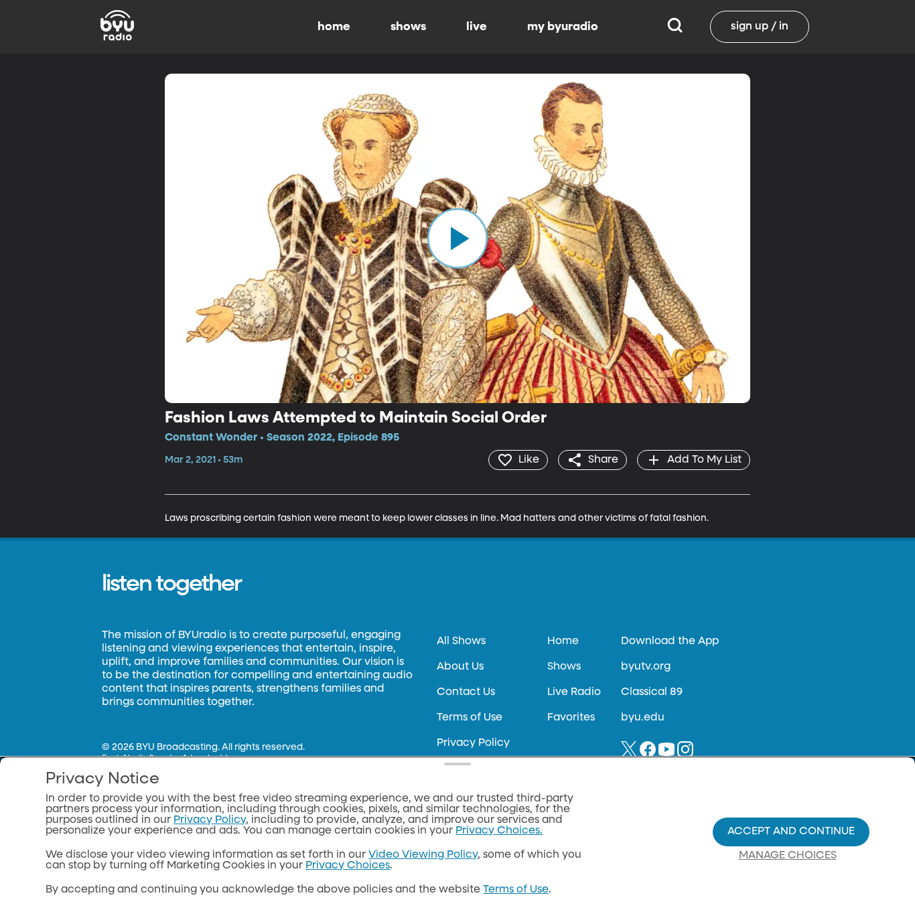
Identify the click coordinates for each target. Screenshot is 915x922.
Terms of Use (469, 717)
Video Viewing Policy (423, 855)
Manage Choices (788, 855)
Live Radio (574, 692)
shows (408, 27)
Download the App (670, 641)
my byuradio (562, 27)
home (334, 27)
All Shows (461, 641)
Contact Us (466, 692)
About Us (460, 667)
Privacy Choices (347, 865)
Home (563, 641)
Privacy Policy (473, 743)
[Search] (675, 27)
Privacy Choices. (499, 831)
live (476, 27)
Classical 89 (652, 692)
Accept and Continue (791, 831)
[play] (457, 238)
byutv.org (646, 667)
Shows (564, 667)
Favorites (571, 717)
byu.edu (642, 717)
